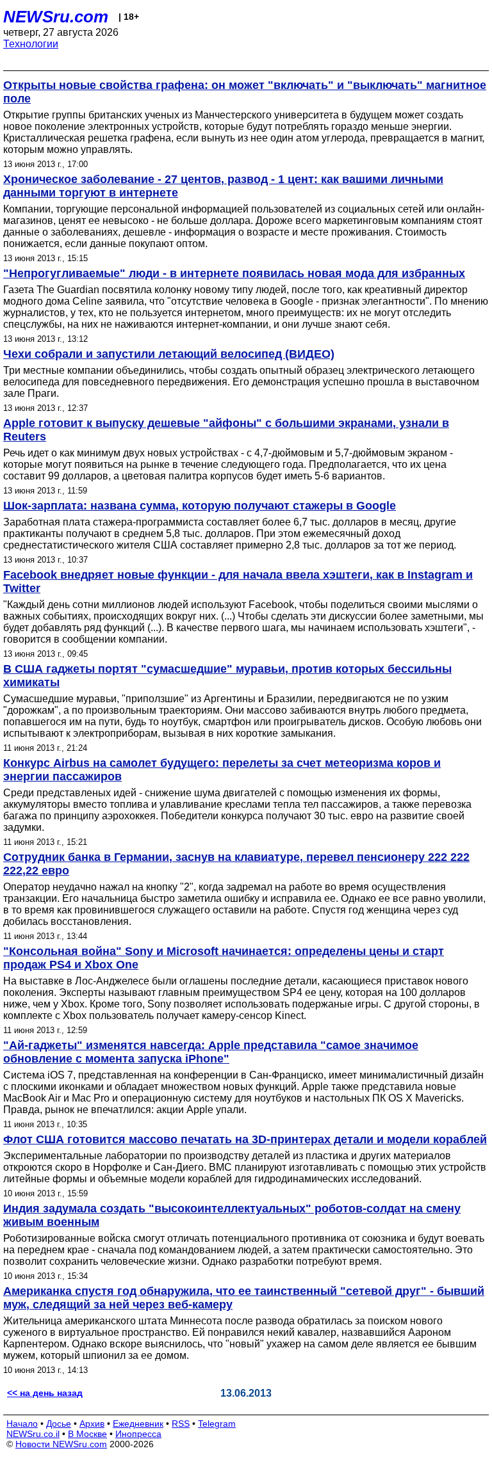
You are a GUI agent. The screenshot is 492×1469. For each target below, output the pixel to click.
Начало (22, 1423)
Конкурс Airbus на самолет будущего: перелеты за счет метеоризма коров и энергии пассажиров (222, 770)
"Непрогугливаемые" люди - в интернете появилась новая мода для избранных (234, 273)
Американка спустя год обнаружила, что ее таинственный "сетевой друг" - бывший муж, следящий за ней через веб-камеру (243, 1298)
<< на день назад (45, 1393)
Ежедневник (138, 1423)
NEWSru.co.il (33, 1434)
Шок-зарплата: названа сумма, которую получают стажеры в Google (199, 505)
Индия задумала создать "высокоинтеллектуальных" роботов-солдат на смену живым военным (232, 1215)
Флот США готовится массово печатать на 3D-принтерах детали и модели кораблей (245, 1139)
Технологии (30, 43)
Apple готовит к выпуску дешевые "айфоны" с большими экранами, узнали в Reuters (226, 430)
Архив (91, 1423)
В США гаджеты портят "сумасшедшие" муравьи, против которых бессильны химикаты (227, 675)
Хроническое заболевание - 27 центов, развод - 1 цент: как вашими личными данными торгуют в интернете (223, 186)
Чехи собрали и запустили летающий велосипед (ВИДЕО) (168, 354)
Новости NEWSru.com (61, 1444)
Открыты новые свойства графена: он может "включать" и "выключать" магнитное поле (244, 92)
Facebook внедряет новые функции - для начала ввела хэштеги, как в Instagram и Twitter (238, 581)
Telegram (217, 1423)
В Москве (87, 1434)
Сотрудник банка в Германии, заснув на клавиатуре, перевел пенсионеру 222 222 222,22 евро (236, 864)
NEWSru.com (55, 16)
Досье (58, 1423)
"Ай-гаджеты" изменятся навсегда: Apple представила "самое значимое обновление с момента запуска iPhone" (210, 1052)
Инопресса (138, 1434)
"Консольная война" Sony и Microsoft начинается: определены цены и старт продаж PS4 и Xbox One (223, 958)
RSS (181, 1423)
